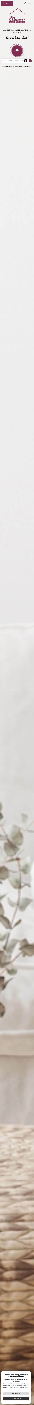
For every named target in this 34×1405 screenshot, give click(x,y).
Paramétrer (16, 1393)
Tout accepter (16, 1398)
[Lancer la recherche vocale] (17, 50)
